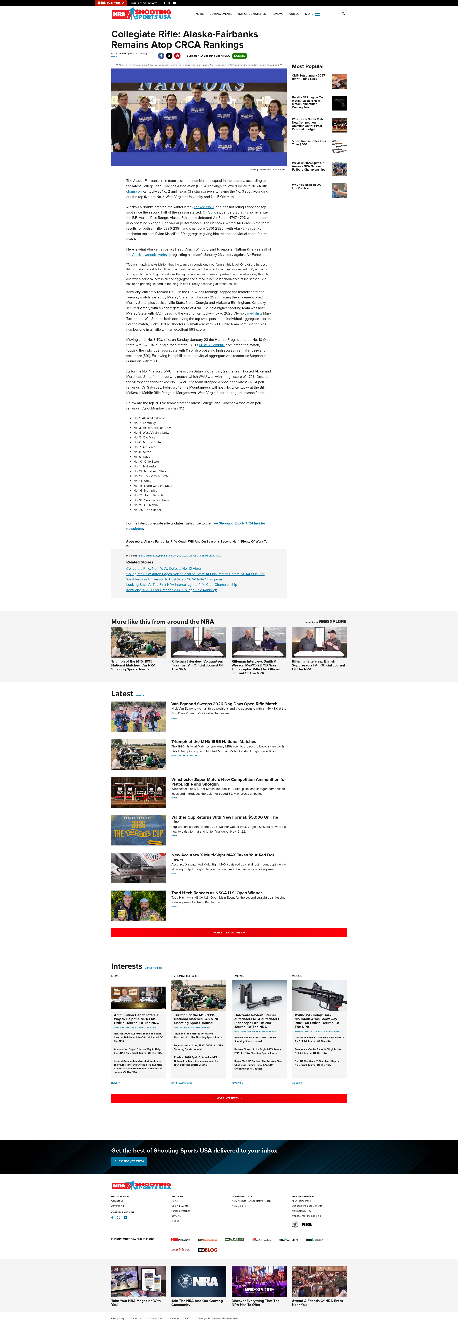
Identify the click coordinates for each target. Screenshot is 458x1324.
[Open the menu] (317, 13)
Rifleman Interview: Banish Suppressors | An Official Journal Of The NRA (318, 665)
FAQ (187, 1318)
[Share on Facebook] (161, 54)
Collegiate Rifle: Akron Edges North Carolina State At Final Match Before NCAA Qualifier (195, 574)
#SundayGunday (304, 1031)
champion (134, 191)
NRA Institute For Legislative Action (251, 1201)
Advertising (117, 1206)
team (205, 555)
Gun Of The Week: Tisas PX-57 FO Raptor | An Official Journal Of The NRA (319, 1039)
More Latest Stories (243, 932)
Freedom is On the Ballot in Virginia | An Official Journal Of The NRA (318, 1051)
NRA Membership (301, 1201)
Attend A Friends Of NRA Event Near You (317, 1302)
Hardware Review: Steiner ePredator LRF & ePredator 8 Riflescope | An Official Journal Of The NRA (257, 1020)
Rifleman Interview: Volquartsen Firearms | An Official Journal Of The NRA (197, 665)
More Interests (153, 968)
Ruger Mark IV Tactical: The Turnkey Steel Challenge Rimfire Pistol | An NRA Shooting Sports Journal (258, 1065)
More (138, 695)
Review (251, 1031)
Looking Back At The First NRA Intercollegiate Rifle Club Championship (181, 584)
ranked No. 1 (204, 207)
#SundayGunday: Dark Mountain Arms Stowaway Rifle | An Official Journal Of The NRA (317, 1020)
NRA (155, 1027)
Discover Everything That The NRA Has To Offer (256, 1302)
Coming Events (220, 14)
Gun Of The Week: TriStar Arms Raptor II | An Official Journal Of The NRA (318, 1063)
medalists (254, 313)
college (183, 555)
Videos (294, 14)
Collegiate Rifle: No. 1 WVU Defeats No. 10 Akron (164, 568)
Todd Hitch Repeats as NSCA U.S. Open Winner (216, 893)
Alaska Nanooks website (151, 254)
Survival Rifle (331, 1031)
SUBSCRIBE (129, 1161)
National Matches (252, 14)
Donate (152, 3)
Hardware (240, 1031)
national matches (190, 1027)
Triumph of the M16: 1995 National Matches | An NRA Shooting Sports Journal (133, 665)
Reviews (278, 14)
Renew (142, 3)
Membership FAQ (301, 1211)
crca (212, 555)
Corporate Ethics (155, 1318)
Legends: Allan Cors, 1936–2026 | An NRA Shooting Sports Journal (198, 1047)
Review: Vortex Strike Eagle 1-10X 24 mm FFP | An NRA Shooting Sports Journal (258, 1051)
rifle (142, 555)
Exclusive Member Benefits (307, 1206)
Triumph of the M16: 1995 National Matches (213, 741)
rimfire (163, 555)
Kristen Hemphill (212, 345)
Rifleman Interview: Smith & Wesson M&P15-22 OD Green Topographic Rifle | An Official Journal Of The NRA (256, 667)
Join (133, 3)
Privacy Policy (117, 1318)
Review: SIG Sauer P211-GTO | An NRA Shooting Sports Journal (256, 1039)
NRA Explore (239, 1206)
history (206, 1027)
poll (218, 555)
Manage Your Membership (306, 1216)
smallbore (152, 555)
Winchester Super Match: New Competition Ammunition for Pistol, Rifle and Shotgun (228, 781)
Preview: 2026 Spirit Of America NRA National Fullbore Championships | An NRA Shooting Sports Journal (196, 1061)
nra (176, 1027)
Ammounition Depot (125, 1027)
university (195, 555)
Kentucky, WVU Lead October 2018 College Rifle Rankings (171, 590)
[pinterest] (177, 54)
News (200, 14)
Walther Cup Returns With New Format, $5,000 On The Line (224, 819)
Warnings (174, 1318)
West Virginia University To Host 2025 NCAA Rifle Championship (176, 579)
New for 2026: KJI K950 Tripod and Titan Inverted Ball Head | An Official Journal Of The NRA (138, 1037)
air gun (173, 555)
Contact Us (117, 1201)
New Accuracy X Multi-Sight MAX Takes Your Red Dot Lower (222, 857)
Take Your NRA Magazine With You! (136, 1302)
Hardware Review (266, 1031)
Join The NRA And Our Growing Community (197, 1302)
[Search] (343, 13)
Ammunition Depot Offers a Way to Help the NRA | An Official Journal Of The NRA (136, 1019)
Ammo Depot (145, 1027)
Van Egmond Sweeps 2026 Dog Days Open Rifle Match (224, 704)
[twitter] (169, 54)
